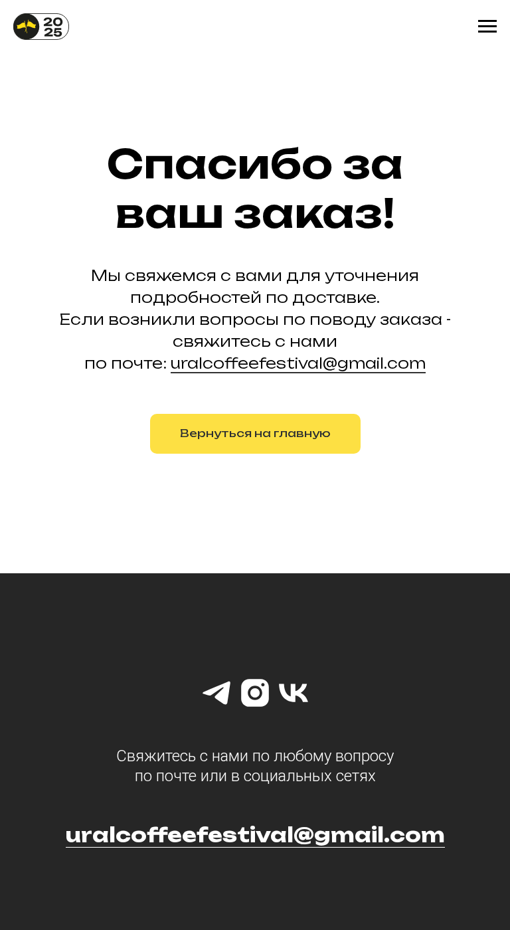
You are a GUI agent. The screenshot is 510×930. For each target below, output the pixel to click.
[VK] (293, 693)
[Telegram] (216, 693)
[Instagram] (255, 693)
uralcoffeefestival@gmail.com (298, 363)
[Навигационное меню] (487, 26)
